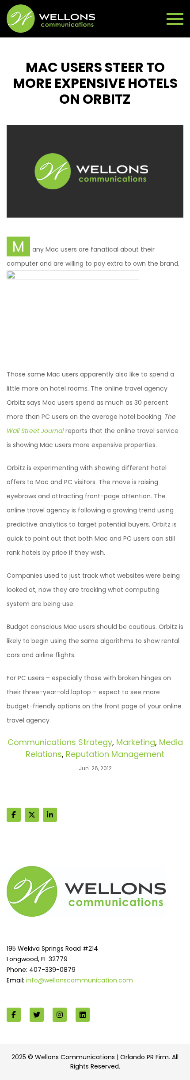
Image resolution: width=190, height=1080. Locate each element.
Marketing (135, 742)
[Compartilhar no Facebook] (14, 815)
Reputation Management (115, 754)
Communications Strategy (60, 742)
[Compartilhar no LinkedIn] (50, 815)
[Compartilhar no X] (32, 815)
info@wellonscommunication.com (79, 980)
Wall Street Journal (35, 430)
